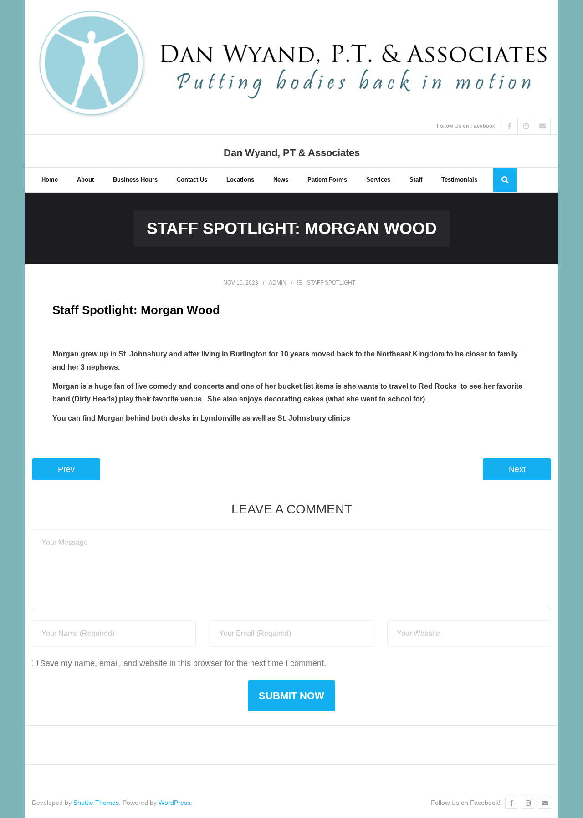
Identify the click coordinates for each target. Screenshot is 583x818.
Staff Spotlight (331, 282)
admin (277, 282)
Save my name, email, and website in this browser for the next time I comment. (183, 663)
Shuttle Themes (96, 802)
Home (49, 179)
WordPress (174, 802)
